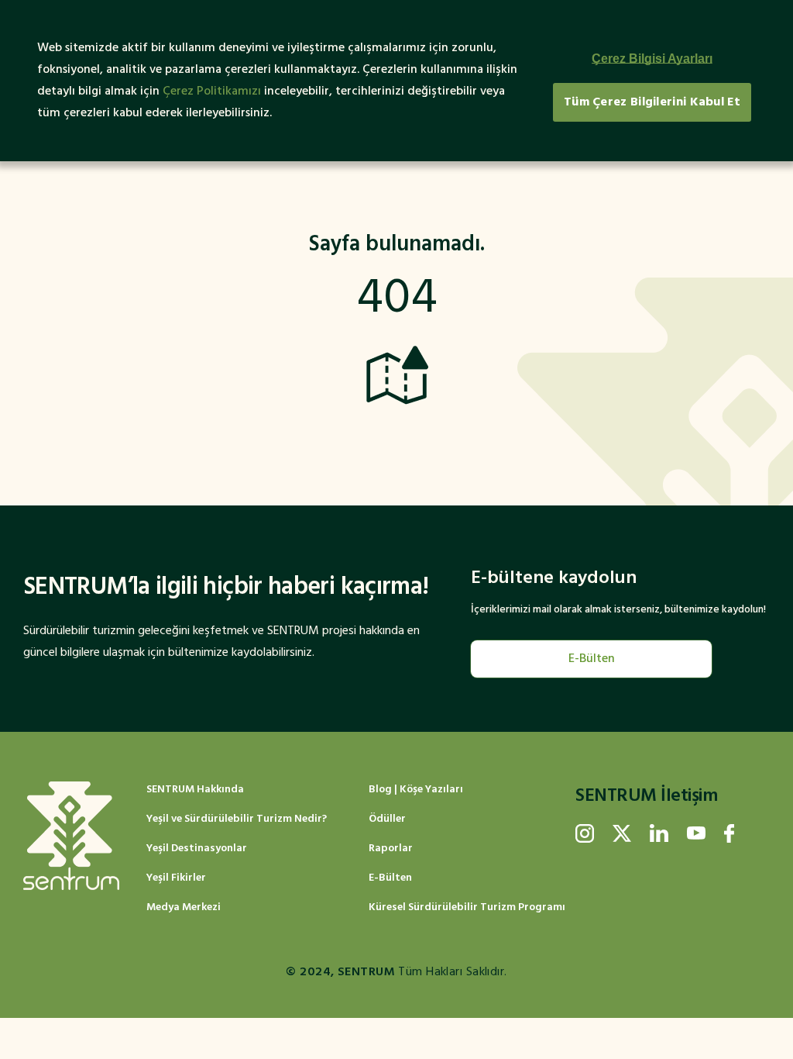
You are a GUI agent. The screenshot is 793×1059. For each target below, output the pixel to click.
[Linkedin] (659, 833)
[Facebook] (729, 833)
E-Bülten (591, 659)
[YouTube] (696, 833)
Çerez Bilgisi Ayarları (652, 58)
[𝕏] (622, 833)
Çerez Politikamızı (212, 91)
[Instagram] (584, 833)
